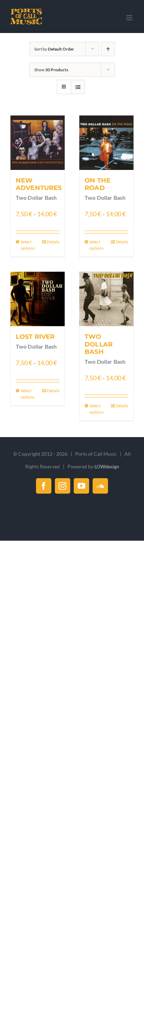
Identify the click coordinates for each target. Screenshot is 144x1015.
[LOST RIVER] (37, 299)
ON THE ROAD (97, 184)
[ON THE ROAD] (106, 143)
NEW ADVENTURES (39, 184)
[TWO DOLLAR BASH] (106, 299)
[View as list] (78, 87)
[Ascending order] (108, 49)
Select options (28, 245)
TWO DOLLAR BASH (99, 344)
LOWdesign (106, 466)
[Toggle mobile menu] (130, 17)
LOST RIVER (35, 337)
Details (53, 241)
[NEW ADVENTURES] (37, 143)
